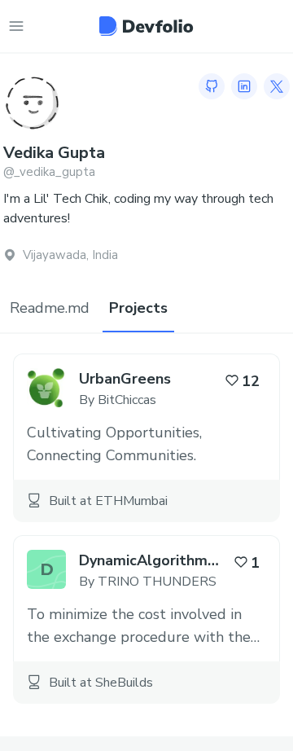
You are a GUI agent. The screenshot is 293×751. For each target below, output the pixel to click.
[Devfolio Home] (146, 26)
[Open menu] (16, 26)
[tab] (49, 308)
